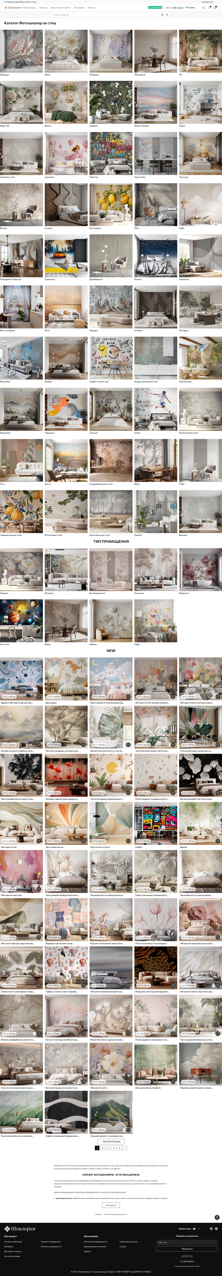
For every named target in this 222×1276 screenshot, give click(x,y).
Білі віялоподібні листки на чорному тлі (197, 799)
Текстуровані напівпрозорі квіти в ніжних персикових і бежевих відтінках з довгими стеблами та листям (62, 895)
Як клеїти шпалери (12, 1256)
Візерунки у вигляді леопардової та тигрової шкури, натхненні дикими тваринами (152, 991)
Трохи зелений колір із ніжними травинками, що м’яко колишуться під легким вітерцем (18, 1136)
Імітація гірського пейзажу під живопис (18, 751)
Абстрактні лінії (9, 847)
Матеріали (8, 1246)
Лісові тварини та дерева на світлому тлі (152, 799)
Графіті (138, 847)
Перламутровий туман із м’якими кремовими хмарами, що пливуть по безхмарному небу (197, 1088)
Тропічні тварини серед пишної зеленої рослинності (107, 799)
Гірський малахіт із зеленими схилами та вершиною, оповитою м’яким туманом (107, 1136)
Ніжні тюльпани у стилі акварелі (151, 943)
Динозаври (51, 702)
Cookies (122, 1246)
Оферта (87, 1251)
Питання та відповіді (13, 1241)
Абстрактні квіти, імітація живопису (197, 702)
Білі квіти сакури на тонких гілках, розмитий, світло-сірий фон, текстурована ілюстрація (62, 1088)
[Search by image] (162, 15)
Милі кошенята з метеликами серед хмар (107, 702)
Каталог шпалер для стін (51, 1246)
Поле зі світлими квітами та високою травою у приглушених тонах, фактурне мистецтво (18, 1088)
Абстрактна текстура (11, 895)
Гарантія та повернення (51, 1241)
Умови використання (128, 1241)
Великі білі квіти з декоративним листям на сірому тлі (107, 1039)
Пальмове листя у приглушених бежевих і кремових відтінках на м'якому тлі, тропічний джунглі (197, 895)
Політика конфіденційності (96, 1241)
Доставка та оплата (12, 1251)
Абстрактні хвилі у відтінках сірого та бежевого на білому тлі (197, 991)
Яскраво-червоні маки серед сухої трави (62, 799)
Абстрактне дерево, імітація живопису (62, 751)
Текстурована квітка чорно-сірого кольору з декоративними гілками (18, 799)
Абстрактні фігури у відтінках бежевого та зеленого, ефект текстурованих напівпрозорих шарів (18, 943)
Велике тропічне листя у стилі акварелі (107, 751)
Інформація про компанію (95, 1246)
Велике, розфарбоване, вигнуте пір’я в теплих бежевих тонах (18, 1039)
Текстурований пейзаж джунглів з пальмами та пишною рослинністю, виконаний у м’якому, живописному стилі (197, 1039)
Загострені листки (54, 847)
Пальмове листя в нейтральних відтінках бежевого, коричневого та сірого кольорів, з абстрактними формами (107, 895)
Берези (183, 847)
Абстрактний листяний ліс (148, 1088)
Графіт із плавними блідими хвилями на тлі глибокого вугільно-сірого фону (62, 1136)
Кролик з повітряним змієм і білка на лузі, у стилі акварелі (107, 943)
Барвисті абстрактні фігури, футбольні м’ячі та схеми (18, 702)
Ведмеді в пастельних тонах (59, 943)
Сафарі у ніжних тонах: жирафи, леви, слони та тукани (62, 991)
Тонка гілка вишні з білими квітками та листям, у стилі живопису (152, 895)
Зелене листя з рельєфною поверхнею (18, 991)
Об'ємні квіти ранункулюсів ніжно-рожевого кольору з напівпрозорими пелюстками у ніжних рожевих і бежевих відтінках (197, 943)
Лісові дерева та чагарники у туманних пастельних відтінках (152, 1039)
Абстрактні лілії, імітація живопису (152, 702)
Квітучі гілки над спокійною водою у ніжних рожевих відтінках (62, 1039)
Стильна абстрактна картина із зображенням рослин (197, 751)
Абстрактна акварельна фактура (106, 991)
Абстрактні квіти (98, 1088)
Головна (98, 1214)
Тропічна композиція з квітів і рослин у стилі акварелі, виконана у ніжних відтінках (152, 751)
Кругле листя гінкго (100, 847)
